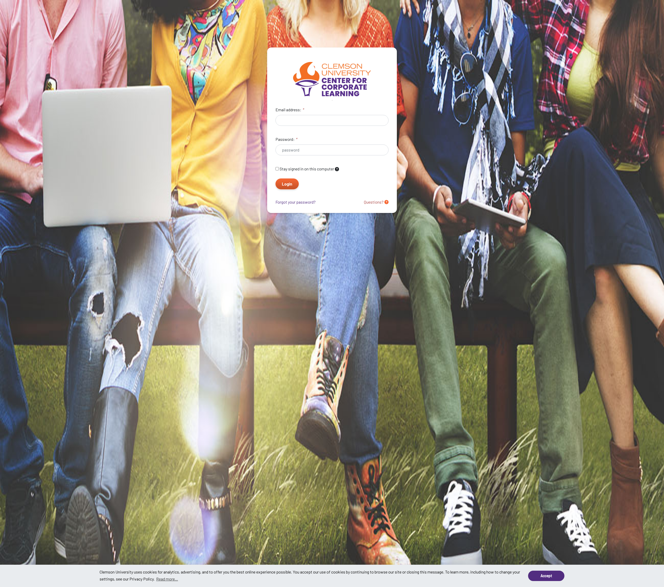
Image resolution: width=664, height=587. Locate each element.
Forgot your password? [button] (295, 201)
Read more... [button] (167, 578)
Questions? (374, 201)
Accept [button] (546, 576)
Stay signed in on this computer (307, 168)
